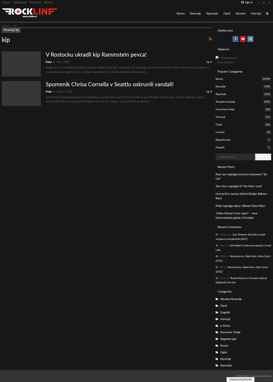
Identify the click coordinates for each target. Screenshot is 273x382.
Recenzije (195, 13)
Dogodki (220, 147)
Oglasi (223, 352)
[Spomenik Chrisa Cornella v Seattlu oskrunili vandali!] (21, 93)
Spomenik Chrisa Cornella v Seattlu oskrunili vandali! (110, 84)
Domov (6, 2)
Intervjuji (256, 13)
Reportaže (212, 13)
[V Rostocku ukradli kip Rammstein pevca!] (21, 63)
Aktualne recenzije (225, 102)
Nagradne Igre (223, 140)
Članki (226, 13)
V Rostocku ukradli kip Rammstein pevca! (96, 55)
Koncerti (241, 13)
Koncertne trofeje (225, 109)
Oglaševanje (20, 2)
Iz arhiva (220, 132)
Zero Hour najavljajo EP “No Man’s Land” (239, 186)
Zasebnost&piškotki (240, 379)
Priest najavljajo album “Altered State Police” (241, 206)
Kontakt (48, 2)
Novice (181, 13)
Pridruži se (35, 2)
